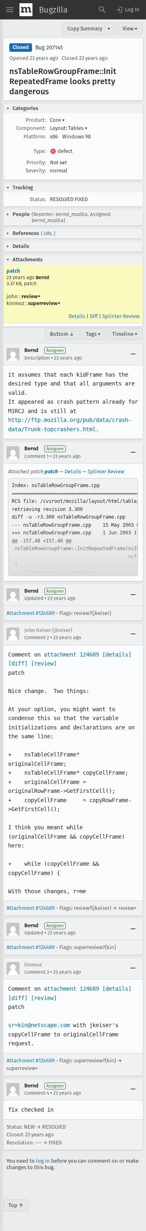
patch (13, 271)
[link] (73, 527)
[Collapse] (133, 354)
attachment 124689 (71, 654)
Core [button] (57, 120)
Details (77, 316)
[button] (127, 9)
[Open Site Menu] (9, 9)
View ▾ (129, 28)
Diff (94, 316)
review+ (31, 296)
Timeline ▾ (124, 334)
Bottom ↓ (62, 334)
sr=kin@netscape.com (39, 1025)
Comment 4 (36, 1093)
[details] (116, 654)
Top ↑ (16, 1205)
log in (43, 1161)
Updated (33, 598)
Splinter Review (121, 316)
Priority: (36, 162)
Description (37, 358)
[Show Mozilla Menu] (25, 9)
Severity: (36, 170)
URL (48, 233)
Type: (40, 151)
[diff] (18, 663)
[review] (44, 663)
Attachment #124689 (30, 613)
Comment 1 (36, 456)
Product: (36, 120)
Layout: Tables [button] (69, 128)
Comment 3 (36, 972)
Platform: (35, 136)
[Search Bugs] (102, 9)
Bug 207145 (49, 47)
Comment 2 (36, 637)
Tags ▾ (93, 334)
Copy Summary (84, 28)
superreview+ (44, 303)
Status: (38, 199)
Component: (31, 128)
